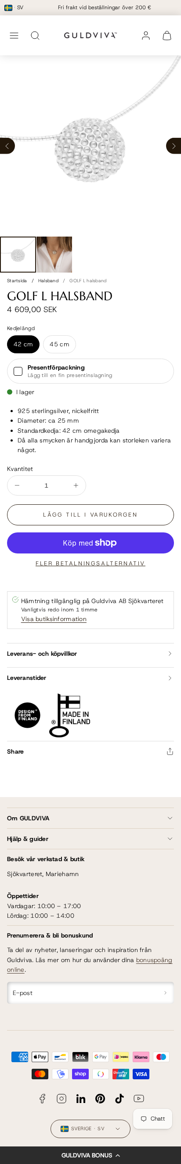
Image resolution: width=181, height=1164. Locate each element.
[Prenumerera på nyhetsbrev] (165, 993)
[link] (145, 35)
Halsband (48, 280)
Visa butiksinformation (54, 619)
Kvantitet (20, 469)
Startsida (17, 280)
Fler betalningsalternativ (90, 563)
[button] (90, 1155)
